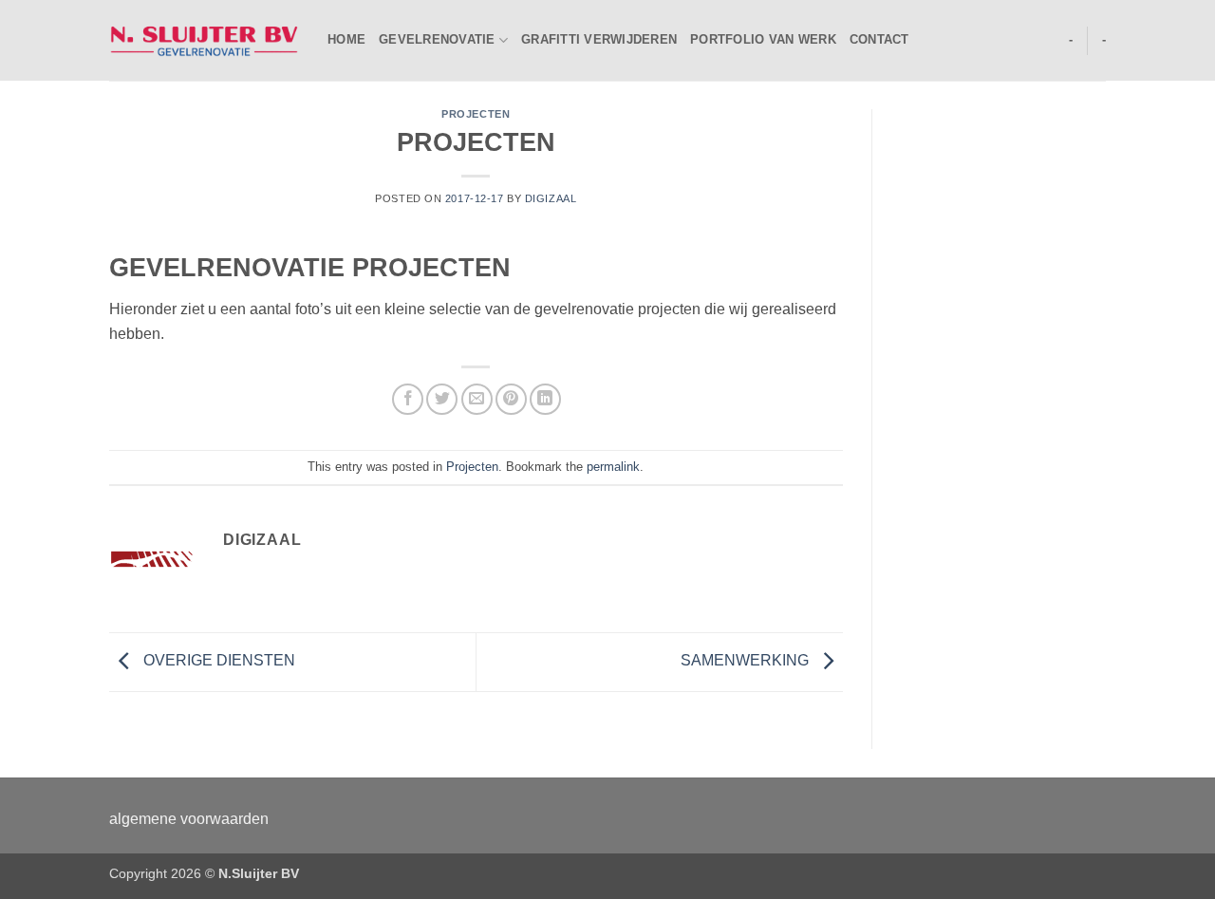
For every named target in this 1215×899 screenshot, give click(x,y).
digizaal (550, 198)
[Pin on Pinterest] (511, 399)
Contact (879, 39)
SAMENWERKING (747, 660)
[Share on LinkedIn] (545, 399)
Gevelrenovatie (437, 39)
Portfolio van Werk (763, 39)
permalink (613, 466)
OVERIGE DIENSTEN (217, 660)
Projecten (475, 114)
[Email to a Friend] (477, 399)
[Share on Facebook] (407, 399)
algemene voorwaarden (189, 819)
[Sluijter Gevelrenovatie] (204, 40)
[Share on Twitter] (442, 399)
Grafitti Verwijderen (599, 39)
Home (346, 39)
